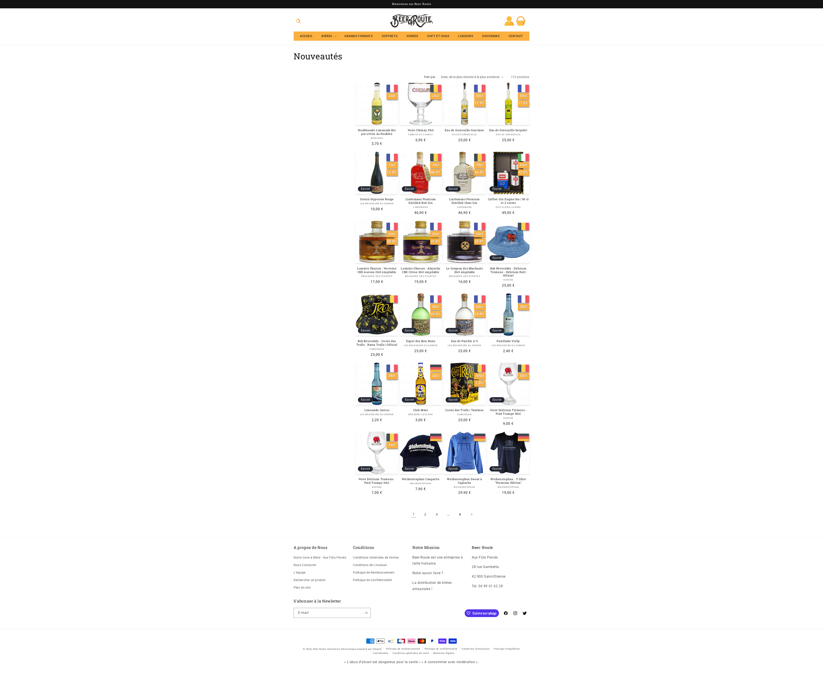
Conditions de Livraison (370, 565)
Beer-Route (319, 649)
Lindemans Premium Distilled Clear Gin (464, 201)
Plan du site (302, 587)
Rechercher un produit (310, 580)
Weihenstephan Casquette (421, 479)
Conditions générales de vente (411, 653)
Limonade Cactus (376, 410)
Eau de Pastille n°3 (464, 341)
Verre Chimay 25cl (421, 130)
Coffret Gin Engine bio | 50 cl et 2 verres (508, 201)
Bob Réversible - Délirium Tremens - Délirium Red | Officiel (508, 272)
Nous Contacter (305, 565)
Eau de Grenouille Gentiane (464, 130)
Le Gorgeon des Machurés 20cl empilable (464, 270)
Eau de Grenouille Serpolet (508, 130)
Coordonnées (381, 653)
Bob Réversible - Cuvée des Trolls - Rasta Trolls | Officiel (376, 343)
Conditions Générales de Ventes (376, 557)
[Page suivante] (471, 514)
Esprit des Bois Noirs (420, 341)
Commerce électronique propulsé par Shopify (354, 649)
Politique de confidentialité (441, 648)
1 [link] (414, 514)
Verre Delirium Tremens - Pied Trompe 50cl (508, 412)
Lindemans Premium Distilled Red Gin (420, 201)
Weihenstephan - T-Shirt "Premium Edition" (508, 481)
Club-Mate (420, 410)
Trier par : (430, 77)
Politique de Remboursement (374, 572)
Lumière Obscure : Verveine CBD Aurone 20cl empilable (377, 270)
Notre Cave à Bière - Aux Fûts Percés (320, 557)
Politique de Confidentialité (372, 580)
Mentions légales (443, 653)
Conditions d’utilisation (476, 648)
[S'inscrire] (366, 613)
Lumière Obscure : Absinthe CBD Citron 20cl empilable (420, 270)
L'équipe (300, 572)
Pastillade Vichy (508, 341)
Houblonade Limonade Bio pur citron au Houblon (377, 132)
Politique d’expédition (507, 648)
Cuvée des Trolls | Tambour (464, 410)
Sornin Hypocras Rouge (377, 199)
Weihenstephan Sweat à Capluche (464, 481)
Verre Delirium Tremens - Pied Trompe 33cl (377, 481)
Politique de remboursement (403, 648)
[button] (298, 21)
